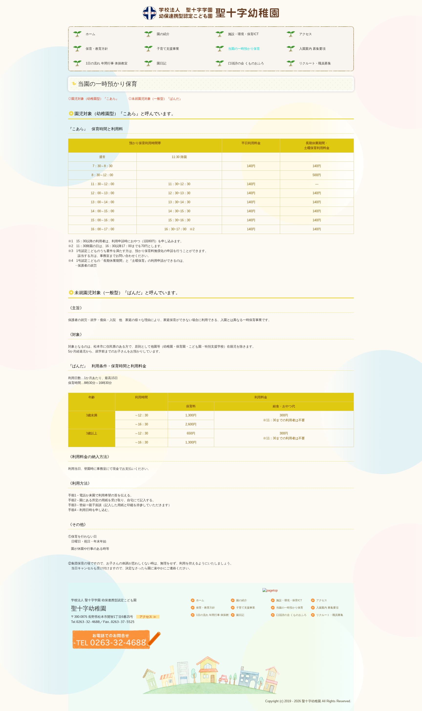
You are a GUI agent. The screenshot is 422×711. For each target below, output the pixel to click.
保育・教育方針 (97, 48)
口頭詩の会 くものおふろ (246, 63)
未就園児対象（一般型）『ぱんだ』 (157, 98)
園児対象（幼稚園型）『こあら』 (95, 98)
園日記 (161, 63)
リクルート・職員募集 (315, 63)
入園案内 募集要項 (312, 48)
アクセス (305, 34)
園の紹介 (163, 34)
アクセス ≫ (147, 617)
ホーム (90, 34)
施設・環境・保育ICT (243, 34)
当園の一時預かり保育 (244, 48)
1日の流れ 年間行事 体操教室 (106, 63)
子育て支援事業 (168, 48)
